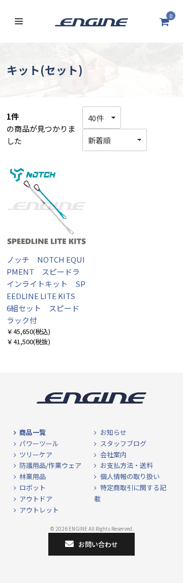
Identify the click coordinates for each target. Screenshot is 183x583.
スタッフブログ (123, 443)
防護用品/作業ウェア (50, 465)
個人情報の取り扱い (130, 476)
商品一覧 (32, 432)
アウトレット (39, 510)
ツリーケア (35, 454)
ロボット (32, 487)
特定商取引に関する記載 (130, 493)
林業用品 (32, 476)
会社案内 (113, 454)
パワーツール (39, 443)
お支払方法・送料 (126, 465)
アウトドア (35, 498)
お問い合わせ (98, 544)
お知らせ (113, 432)
